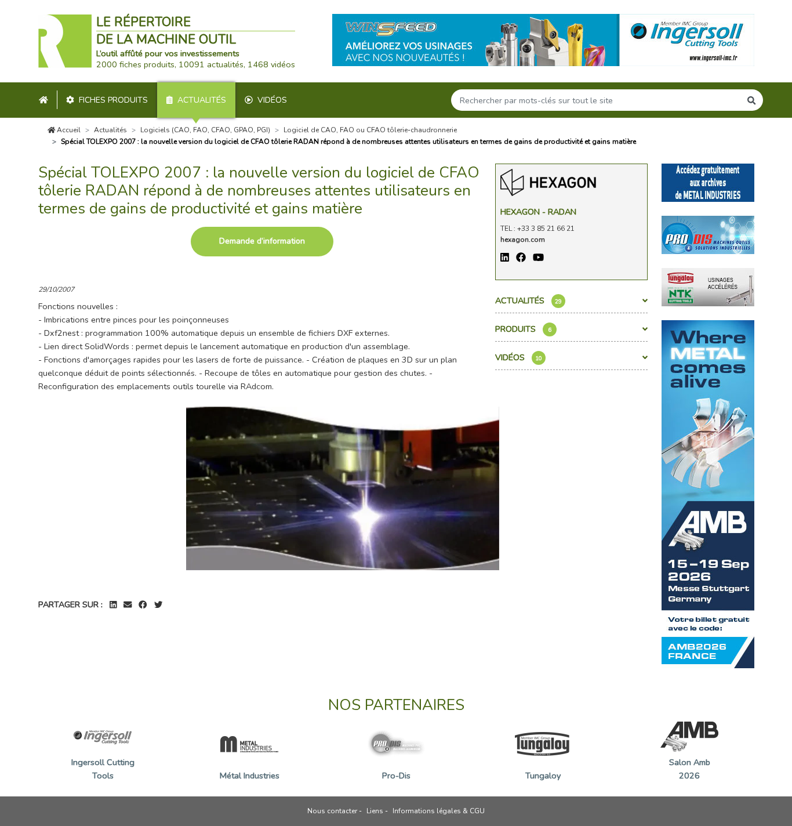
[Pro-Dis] (708, 234)
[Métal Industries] (708, 181)
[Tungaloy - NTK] (708, 286)
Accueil (68, 130)
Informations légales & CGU (439, 811)
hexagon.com (522, 239)
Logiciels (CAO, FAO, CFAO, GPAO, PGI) (205, 130)
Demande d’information (262, 241)
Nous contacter (332, 811)
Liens (374, 811)
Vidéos (272, 100)
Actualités (201, 100)
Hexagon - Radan (538, 212)
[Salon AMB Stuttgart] (708, 493)
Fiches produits (113, 100)
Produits (523, 329)
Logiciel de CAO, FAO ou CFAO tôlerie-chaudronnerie (370, 130)
